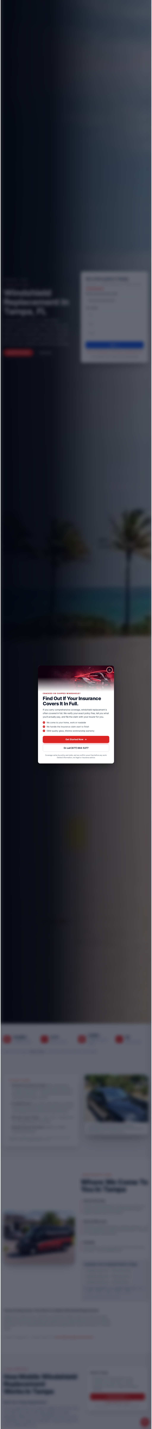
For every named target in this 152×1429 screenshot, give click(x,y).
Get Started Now (76, 739)
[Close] (109, 670)
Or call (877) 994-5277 (76, 748)
